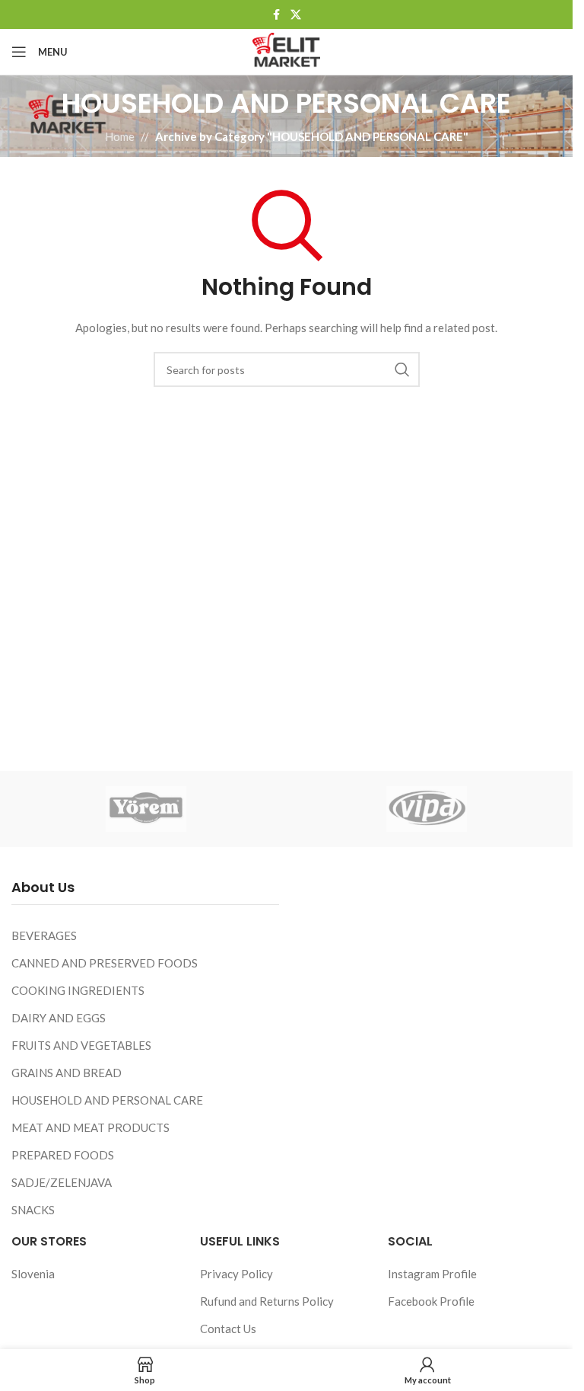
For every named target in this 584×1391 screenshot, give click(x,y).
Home (120, 136)
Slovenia (33, 1274)
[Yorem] (146, 809)
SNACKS (33, 1210)
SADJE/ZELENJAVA (61, 1182)
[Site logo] (285, 50)
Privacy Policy (236, 1274)
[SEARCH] (402, 369)
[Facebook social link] (277, 15)
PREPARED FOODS (62, 1155)
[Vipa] (427, 809)
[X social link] (296, 15)
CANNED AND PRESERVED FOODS (104, 963)
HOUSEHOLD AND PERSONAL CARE (107, 1100)
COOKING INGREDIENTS (77, 990)
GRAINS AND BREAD (66, 1072)
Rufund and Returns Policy (267, 1301)
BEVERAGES (44, 935)
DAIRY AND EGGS (58, 1018)
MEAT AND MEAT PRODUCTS (90, 1127)
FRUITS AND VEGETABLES (81, 1045)
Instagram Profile (432, 1274)
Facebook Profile (431, 1301)
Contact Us (228, 1328)
